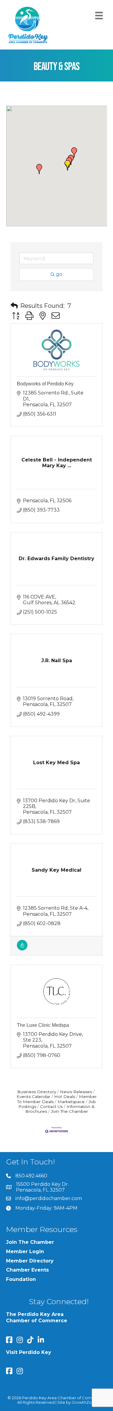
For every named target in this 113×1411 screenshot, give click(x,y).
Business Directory (36, 1091)
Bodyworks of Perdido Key (45, 383)
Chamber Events (27, 1270)
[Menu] (99, 16)
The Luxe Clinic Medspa (43, 1025)
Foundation (21, 1279)
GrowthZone (84, 1402)
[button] (39, 169)
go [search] (59, 274)
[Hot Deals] (22, 949)
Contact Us (51, 1106)
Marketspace (71, 1101)
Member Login (25, 1251)
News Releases (76, 1091)
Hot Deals (64, 1096)
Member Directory (30, 1261)
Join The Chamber (69, 1111)
